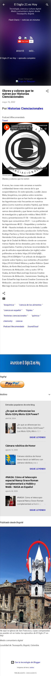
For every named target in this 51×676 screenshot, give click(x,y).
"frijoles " (30, 310)
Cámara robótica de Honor (20, 445)
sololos (32, 667)
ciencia (19, 321)
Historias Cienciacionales (25, 108)
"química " (36, 315)
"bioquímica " (9, 305)
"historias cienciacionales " (15, 315)
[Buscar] (47, 5)
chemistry (7, 321)
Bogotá (20, 51)
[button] (47, 91)
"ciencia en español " (12, 310)
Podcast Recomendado (13, 326)
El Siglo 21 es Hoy (25, 4)
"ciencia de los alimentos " (31, 305)
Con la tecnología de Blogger (27, 662)
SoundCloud (33, 326)
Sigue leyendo (38, 437)
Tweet (5, 120)
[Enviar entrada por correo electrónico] (3, 299)
